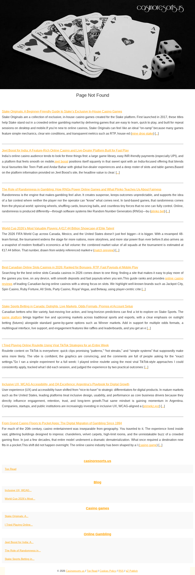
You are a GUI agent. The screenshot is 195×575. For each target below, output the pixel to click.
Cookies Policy (108, 570)
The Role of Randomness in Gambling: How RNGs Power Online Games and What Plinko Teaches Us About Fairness (81, 189)
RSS (121, 570)
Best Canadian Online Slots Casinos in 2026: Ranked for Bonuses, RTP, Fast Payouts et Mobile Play (70, 267)
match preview (104, 250)
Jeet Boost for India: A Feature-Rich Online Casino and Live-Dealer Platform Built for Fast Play (65, 150)
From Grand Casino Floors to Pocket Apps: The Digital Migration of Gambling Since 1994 (62, 423)
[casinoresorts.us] (97, 44)
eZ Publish (132, 570)
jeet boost (61, 161)
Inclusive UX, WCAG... (18, 490)
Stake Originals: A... (16, 516)
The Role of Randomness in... (23, 550)
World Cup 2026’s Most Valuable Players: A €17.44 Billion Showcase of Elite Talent (58, 228)
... (157, 133)
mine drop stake (142, 133)
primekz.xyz (151, 406)
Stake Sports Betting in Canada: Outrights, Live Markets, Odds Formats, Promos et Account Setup (67, 306)
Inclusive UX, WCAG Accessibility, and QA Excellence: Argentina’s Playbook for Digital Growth (65, 384)
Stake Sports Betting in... (19, 558)
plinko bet (157, 211)
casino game (148, 445)
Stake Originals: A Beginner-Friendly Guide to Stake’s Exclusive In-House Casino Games (62, 111)
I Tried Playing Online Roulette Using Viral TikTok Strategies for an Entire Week (55, 345)
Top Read (10, 468)
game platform (12, 317)
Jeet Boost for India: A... (19, 542)
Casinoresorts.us (75, 570)
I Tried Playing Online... (19, 524)
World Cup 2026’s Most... (20, 498)
